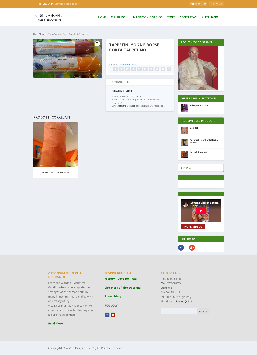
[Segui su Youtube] (113, 315)
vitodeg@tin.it (184, 301)
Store (171, 17)
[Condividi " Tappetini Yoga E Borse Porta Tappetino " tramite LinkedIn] (145, 69)
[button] (97, 43)
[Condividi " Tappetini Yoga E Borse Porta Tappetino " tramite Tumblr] (133, 69)
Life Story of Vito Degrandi (123, 287)
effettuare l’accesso (125, 105)
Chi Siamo (118, 17)
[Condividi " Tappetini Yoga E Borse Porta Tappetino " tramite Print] (169, 69)
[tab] (140, 82)
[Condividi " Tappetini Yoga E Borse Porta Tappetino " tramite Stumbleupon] (157, 69)
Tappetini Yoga (46, 34)
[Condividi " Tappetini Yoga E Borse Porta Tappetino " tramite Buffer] (151, 69)
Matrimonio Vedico (147, 17)
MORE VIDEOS (193, 227)
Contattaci (189, 17)
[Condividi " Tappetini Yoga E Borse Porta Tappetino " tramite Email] (163, 69)
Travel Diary (113, 296)
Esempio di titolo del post (67, 3)
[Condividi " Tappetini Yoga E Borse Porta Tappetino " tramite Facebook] (115, 69)
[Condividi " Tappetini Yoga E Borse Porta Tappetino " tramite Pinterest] (139, 69)
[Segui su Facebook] (107, 315)
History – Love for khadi (121, 278)
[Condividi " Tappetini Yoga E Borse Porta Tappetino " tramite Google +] (127, 69)
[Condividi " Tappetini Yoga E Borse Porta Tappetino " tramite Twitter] (121, 69)
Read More (55, 323)
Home (102, 17)
